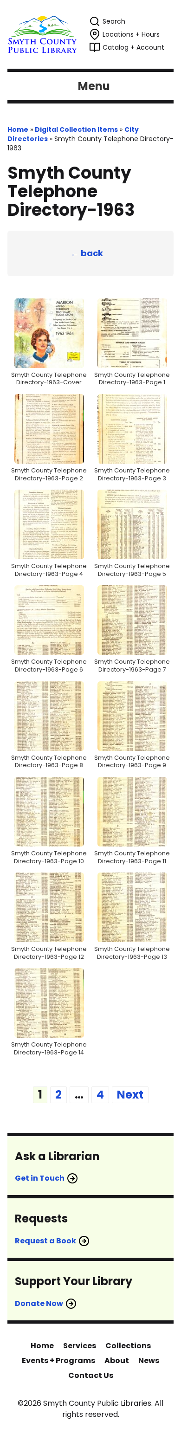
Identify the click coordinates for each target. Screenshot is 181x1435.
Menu (94, 86)
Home (17, 129)
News (148, 1360)
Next (130, 1094)
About (116, 1360)
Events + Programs (58, 1360)
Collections (128, 1345)
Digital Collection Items (76, 129)
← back (87, 253)
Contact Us (90, 1375)
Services (79, 1345)
